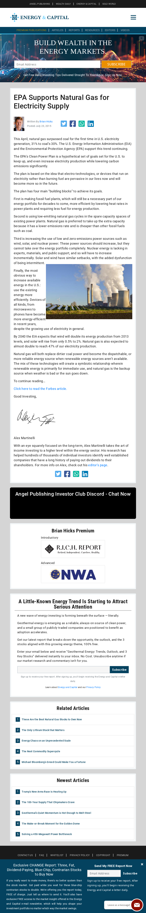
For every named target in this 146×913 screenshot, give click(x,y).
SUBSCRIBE (116, 64)
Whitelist (56, 855)
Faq (41, 855)
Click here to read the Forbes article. (40, 389)
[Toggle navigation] (133, 17)
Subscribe (119, 670)
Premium (122, 855)
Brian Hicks (46, 121)
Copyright (103, 855)
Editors (110, 30)
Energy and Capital (67, 687)
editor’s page (97, 465)
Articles (57, 30)
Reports (74, 30)
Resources (92, 30)
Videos (125, 30)
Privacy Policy (93, 687)
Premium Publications (31, 30)
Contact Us (25, 855)
